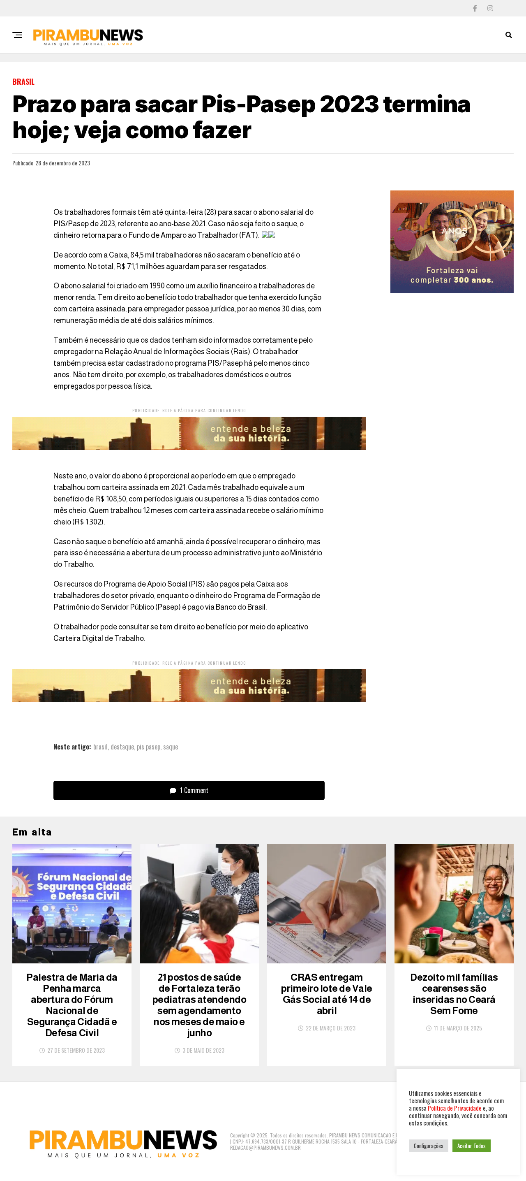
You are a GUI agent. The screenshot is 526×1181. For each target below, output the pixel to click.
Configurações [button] (428, 1146)
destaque (122, 746)
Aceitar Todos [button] (471, 1146)
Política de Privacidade (455, 1108)
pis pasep (148, 746)
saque (170, 746)
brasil (100, 746)
